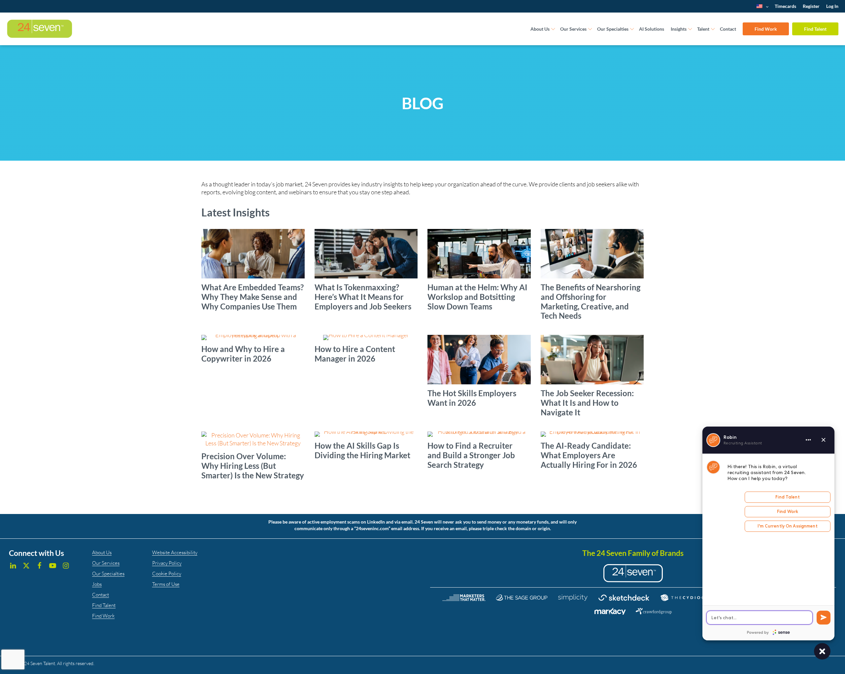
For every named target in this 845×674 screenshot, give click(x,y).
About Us (540, 29)
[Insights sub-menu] (690, 29)
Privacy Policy (167, 563)
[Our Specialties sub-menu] (632, 29)
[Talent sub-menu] (713, 29)
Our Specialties (612, 29)
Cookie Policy (166, 573)
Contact (728, 29)
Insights (679, 29)
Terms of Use (166, 584)
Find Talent (815, 29)
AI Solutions (651, 29)
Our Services (573, 29)
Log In (832, 6)
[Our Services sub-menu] (590, 29)
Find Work (766, 29)
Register (811, 6)
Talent (703, 29)
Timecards (785, 6)
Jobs (97, 584)
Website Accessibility (174, 552)
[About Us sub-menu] (553, 29)
